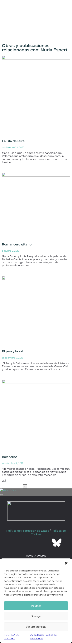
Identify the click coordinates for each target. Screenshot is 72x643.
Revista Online (36, 555)
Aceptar (36, 605)
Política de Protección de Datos (27, 530)
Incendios (9, 457)
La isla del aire (13, 141)
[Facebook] (15, 542)
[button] (66, 563)
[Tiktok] (46, 542)
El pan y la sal (12, 351)
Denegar (36, 616)
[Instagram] (36, 542)
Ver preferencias (36, 626)
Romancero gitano (16, 244)
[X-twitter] (26, 542)
